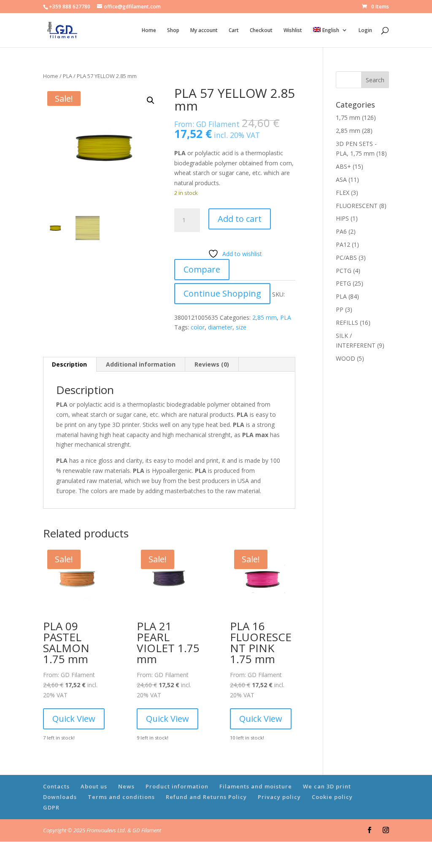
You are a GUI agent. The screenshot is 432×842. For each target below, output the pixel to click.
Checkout (261, 30)
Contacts (56, 786)
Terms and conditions (121, 797)
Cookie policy (332, 797)
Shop (173, 30)
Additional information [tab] (141, 364)
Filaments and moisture (255, 786)
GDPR (51, 807)
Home (149, 30)
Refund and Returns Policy (206, 797)
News (126, 786)
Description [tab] (69, 364)
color (198, 327)
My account (204, 30)
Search (375, 80)
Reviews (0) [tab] (211, 364)
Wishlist (293, 30)
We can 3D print (327, 786)
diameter (220, 327)
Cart (234, 30)
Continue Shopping (222, 293)
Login (365, 30)
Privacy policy (279, 797)
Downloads (60, 797)
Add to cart (240, 218)
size (241, 327)
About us (94, 786)
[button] (150, 100)
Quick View (73, 718)
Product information (177, 786)
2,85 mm (264, 317)
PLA (67, 76)
